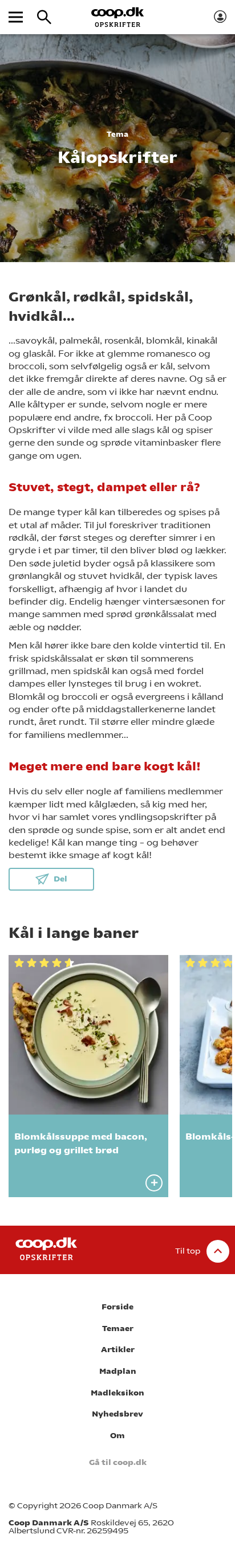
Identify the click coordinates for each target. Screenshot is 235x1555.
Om (117, 1435)
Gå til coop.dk (118, 1462)
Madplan (117, 1371)
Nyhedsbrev (117, 1414)
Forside (117, 1307)
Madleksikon (117, 1393)
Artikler (118, 1349)
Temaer (117, 1328)
